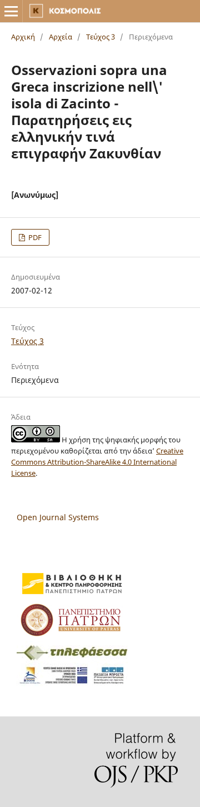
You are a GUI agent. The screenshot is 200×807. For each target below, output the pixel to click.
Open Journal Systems (58, 517)
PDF (34, 237)
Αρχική (23, 37)
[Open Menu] (11, 11)
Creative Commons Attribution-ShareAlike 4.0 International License (97, 462)
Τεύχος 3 (100, 37)
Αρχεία (60, 37)
